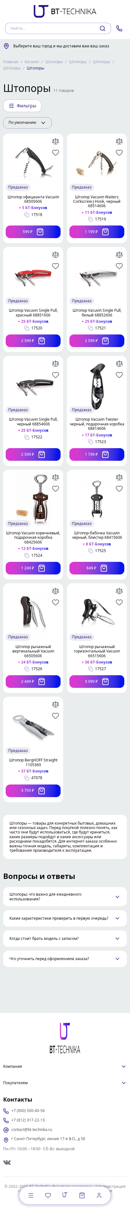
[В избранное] (55, 152)
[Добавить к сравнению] (55, 141)
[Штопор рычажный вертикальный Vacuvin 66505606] (33, 638)
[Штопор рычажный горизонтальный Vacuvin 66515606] (97, 638)
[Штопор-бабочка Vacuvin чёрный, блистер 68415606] (97, 525)
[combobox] (27, 123)
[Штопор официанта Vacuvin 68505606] (33, 188)
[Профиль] (99, 1195)
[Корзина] (82, 1195)
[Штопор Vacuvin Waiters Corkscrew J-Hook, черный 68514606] (97, 188)
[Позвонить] (119, 28)
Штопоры (54, 62)
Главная (10, 62)
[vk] (7, 1162)
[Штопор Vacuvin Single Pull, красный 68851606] (33, 299)
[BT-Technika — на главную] (65, 1038)
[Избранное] (48, 1195)
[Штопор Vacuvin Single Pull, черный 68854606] (33, 411)
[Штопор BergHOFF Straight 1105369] (33, 749)
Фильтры (26, 106)
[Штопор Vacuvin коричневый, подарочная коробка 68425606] (33, 525)
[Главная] (65, 1194)
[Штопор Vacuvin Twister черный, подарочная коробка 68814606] (97, 411)
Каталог (32, 62)
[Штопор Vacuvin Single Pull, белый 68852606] (97, 299)
